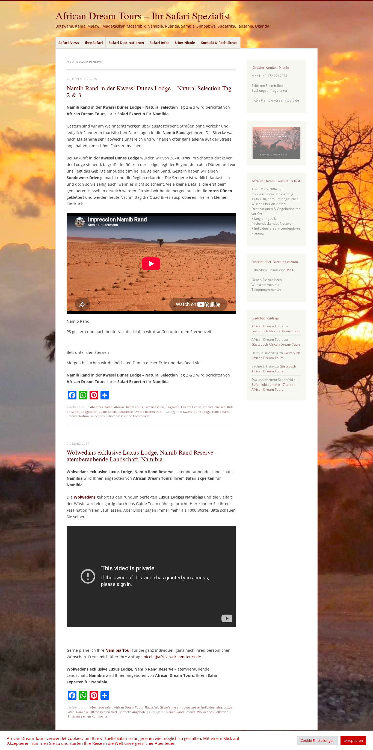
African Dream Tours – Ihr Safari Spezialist (142, 15)
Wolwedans (85, 497)
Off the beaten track (148, 412)
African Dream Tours (128, 407)
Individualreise (211, 707)
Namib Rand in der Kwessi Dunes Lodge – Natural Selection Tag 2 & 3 (149, 91)
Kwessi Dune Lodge (197, 412)
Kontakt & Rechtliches (219, 42)
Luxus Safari (107, 412)
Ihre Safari (94, 42)
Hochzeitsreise (191, 407)
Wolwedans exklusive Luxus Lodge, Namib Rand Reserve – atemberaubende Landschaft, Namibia (142, 455)
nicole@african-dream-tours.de (173, 656)
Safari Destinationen (126, 42)
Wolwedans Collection (213, 712)
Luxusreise (125, 412)
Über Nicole (185, 42)
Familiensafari (154, 407)
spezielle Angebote (132, 712)
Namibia (82, 712)
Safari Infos (159, 42)
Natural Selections (92, 416)
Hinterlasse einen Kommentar (129, 416)
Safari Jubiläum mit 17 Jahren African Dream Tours (273, 387)
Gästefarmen (169, 707)
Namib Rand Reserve (181, 712)
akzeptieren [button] (353, 740)
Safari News (68, 42)
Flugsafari (172, 407)
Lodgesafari (89, 412)
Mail (289, 270)
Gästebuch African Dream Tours (276, 331)
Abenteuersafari (101, 407)
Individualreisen (214, 407)
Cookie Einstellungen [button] (317, 740)
